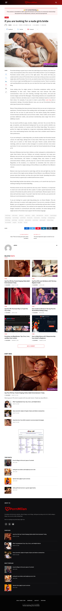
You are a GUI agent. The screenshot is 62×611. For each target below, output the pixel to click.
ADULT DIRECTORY (20, 600)
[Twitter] (6, 77)
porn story (21, 220)
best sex (46, 215)
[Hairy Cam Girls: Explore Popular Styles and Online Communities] (8, 413)
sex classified (8, 222)
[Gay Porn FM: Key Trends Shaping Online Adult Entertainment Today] (17, 268)
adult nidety (14, 215)
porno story (35, 220)
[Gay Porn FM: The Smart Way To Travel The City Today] (17, 296)
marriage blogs (51, 217)
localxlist (37, 604)
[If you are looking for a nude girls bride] (31, 50)
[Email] (6, 88)
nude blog (48, 100)
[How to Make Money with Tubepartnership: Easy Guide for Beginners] (44, 323)
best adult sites (40, 215)
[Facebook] (6, 74)
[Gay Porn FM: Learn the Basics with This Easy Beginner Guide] (44, 268)
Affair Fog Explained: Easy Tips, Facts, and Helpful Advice (27, 401)
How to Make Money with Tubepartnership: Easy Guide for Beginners (44, 337)
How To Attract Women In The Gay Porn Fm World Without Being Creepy (43, 309)
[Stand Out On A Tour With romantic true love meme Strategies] (8, 422)
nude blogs (7, 220)
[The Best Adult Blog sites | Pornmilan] (31, 2)
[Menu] (6, 2)
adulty (33, 215)
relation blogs (50, 220)
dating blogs (8, 217)
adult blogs (7, 215)
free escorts (29, 217)
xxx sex (25, 222)
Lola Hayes (8, 285)
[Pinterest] (6, 85)
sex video (20, 222)
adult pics (21, 215)
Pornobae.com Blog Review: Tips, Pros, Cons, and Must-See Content (17, 337)
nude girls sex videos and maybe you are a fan (24, 469)
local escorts (37, 217)
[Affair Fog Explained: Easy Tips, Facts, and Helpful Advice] (8, 404)
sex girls (14, 222)
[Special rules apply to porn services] (8, 481)
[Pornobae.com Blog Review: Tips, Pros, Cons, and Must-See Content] (17, 323)
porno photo (28, 220)
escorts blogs (15, 217)
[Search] (56, 2)
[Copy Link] (6, 92)
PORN (7, 17)
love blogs (44, 217)
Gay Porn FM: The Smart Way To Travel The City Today (16, 309)
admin (10, 25)
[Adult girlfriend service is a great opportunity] (8, 490)
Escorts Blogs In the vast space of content (23, 460)
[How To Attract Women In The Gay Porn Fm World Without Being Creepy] (44, 296)
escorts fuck (22, 217)
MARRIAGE (29, 600)
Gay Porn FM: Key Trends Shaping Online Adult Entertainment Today (17, 282)
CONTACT (36, 600)
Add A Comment (31, 346)
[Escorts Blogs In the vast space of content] (8, 462)
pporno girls (42, 220)
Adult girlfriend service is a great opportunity (24, 488)
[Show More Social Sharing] (37, 29)
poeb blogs (14, 220)
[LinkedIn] (6, 81)
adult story (27, 215)
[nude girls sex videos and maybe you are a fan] (8, 472)
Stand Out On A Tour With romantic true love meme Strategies (28, 420)
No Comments (36, 25)
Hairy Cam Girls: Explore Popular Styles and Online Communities (28, 411)
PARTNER (43, 600)
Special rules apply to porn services (21, 478)
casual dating (53, 215)
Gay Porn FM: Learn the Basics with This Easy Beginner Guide (44, 282)
